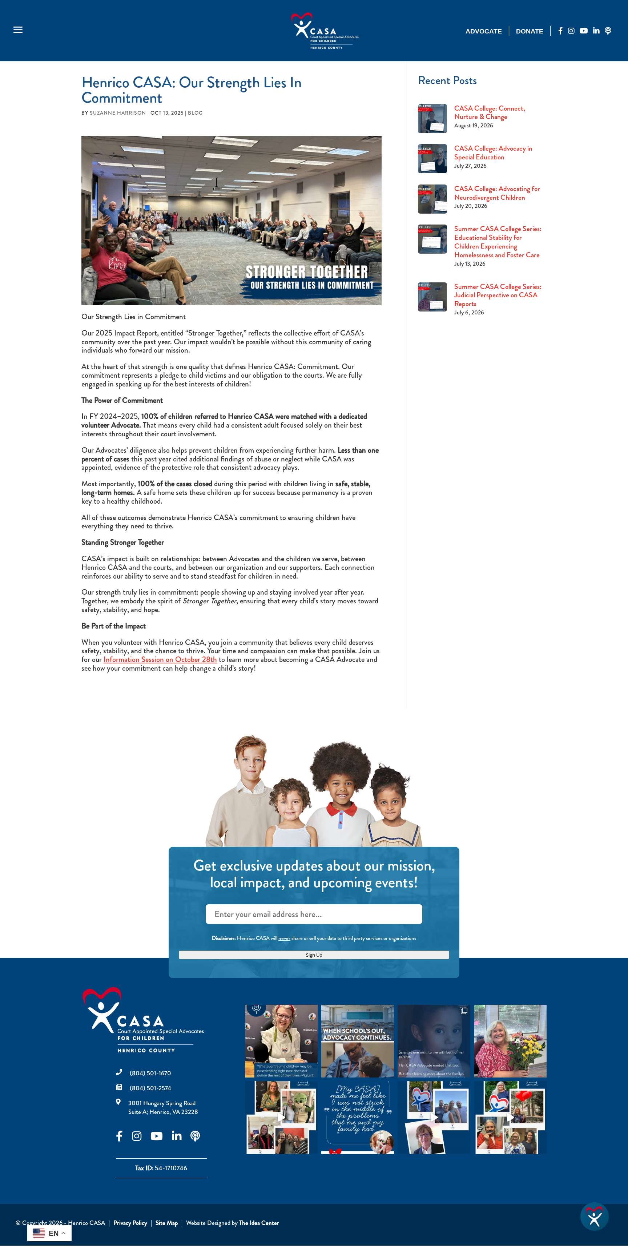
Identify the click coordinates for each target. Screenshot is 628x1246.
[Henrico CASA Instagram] (574, 31)
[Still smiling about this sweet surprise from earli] (510, 1041)
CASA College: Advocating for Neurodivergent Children (497, 192)
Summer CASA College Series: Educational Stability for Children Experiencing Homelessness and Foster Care (498, 241)
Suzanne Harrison (118, 112)
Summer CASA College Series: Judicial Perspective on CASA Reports (498, 295)
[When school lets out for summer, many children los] (357, 1041)
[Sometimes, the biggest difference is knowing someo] (357, 1117)
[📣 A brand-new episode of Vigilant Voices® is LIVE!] (281, 1041)
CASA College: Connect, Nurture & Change (489, 112)
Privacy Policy (130, 1222)
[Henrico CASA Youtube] (586, 31)
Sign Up (314, 955)
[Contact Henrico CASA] (594, 1229)
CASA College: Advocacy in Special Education (493, 152)
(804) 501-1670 (150, 1073)
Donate (529, 31)
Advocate (484, 31)
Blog (195, 112)
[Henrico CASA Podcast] (610, 31)
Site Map (167, 1222)
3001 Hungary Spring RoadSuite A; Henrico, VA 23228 (163, 1107)
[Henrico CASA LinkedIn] (599, 31)
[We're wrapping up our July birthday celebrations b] (281, 1117)
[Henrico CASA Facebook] (563, 31)
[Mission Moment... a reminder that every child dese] (434, 1041)
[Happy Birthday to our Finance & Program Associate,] (434, 1117)
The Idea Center (259, 1222)
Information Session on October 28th (160, 659)
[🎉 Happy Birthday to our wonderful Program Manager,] (510, 1117)
